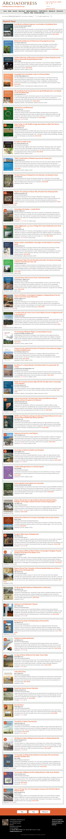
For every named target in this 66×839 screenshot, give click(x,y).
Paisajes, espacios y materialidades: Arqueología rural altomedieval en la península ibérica (37, 243)
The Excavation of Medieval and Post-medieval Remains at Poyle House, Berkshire (36, 772)
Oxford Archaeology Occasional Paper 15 (22, 624)
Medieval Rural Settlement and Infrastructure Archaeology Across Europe (34, 41)
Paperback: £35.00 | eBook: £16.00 (23, 360)
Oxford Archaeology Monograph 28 (20, 403)
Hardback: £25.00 (19, 599)
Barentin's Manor (19, 705)
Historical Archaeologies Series (20, 27)
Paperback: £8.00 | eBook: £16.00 (25, 443)
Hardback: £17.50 (10, 429)
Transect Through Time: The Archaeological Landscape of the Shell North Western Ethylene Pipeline (37, 789)
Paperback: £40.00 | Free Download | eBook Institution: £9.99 (30, 36)
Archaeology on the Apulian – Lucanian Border (27, 209)
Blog (31, 13)
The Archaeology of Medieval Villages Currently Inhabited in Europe (33, 332)
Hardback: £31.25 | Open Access (25, 221)
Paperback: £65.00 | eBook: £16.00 (23, 153)
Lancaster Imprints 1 (18, 794)
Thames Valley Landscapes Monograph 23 (22, 724)
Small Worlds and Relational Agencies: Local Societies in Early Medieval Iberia (35, 24)
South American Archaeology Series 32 (21, 386)
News (33, 812)
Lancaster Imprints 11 (18, 741)
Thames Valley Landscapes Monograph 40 (22, 453)
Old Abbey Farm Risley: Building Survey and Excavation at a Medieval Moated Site (36, 738)
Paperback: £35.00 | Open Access (12, 273)
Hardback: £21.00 (20, 546)
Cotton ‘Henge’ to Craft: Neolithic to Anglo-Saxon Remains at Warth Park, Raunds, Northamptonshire (36, 125)
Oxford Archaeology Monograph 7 (20, 573)
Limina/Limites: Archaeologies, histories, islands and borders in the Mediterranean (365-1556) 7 (31, 317)
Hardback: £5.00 (9, 411)
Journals (15, 11)
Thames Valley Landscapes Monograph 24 (22, 708)
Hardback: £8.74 (20, 700)
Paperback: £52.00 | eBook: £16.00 (23, 527)
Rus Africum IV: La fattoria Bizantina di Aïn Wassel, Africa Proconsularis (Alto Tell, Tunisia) (36, 366)
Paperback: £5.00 (9, 205)
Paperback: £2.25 (9, 634)
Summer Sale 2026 (39, 13)
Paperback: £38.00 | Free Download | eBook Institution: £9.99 (30, 102)
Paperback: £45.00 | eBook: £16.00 (23, 183)
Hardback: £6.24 (20, 733)
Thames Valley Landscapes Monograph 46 (22, 110)
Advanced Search (50, 8)
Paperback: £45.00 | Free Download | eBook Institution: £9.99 (30, 51)
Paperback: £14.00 (21, 119)
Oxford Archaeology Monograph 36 (20, 129)
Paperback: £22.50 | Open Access (25, 237)
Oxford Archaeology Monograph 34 (20, 195)
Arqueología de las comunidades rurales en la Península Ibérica (32, 74)
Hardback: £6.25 (20, 461)
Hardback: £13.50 (10, 564)
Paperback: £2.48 (9, 768)
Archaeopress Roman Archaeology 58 (21, 370)
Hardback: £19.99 (8, 583)
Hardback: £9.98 (20, 715)
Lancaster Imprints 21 (18, 555)
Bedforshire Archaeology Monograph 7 (21, 641)
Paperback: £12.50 (10, 308)
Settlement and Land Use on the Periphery (26, 433)
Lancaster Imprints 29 (18, 300)
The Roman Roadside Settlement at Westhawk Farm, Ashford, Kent (32, 587)
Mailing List (52, 11)
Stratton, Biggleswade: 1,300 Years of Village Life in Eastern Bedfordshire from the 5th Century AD (37, 226)
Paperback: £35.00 (8, 513)
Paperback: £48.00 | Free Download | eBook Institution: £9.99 (19, 256)
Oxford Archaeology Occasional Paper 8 (21, 775)
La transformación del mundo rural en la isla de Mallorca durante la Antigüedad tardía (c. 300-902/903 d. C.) (38, 313)
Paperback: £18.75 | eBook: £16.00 (25, 376)
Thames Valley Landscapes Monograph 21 (22, 691)
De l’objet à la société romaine (22, 142)
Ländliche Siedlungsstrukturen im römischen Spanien (29, 466)
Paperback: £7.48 (20, 616)
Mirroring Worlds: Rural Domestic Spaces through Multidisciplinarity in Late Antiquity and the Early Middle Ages (37, 91)
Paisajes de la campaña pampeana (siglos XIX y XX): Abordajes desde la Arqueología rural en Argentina (37, 382)
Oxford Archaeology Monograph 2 (20, 590)
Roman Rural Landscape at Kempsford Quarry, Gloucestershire (31, 621)
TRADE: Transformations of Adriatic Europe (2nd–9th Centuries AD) (32, 158)
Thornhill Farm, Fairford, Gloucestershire (25, 721)
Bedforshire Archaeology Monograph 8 (21, 607)
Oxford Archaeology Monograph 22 (20, 537)
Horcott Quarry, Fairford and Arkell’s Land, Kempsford (29, 450)
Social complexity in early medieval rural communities (29, 483)
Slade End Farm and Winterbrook (23, 107)
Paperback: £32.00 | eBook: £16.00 (23, 493)
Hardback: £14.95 (19, 683)
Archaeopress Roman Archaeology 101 (21, 145)
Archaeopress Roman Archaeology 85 (21, 280)
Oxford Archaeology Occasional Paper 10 (22, 759)
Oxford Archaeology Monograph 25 (20, 505)
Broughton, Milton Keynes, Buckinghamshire (26, 534)
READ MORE (56, 34)
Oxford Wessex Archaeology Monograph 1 (22, 674)
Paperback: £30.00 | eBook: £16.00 (23, 69)
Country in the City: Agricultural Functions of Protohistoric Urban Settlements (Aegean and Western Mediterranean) (38, 349)
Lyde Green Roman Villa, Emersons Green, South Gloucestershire (32, 277)
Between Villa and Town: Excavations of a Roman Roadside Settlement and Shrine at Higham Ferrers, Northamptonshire (37, 569)
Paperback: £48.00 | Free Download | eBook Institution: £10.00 (31, 393)
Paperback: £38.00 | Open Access (12, 291)
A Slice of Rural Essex (20, 671)
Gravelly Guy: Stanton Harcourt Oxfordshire (26, 688)
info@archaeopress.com (16, 831)
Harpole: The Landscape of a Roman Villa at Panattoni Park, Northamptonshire (36, 191)
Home (5, 11)
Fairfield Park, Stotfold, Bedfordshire (24, 638)
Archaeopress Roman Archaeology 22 (21, 470)
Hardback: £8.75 (20, 666)
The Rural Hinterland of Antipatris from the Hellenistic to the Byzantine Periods (36, 175)
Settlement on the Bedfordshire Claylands (25, 604)
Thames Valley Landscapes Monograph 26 (22, 658)
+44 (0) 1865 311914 (17, 829)
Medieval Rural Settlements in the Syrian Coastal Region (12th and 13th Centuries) (36, 517)
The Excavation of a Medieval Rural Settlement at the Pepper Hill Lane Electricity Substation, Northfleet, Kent (36, 755)
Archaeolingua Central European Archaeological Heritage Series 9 (26, 520)
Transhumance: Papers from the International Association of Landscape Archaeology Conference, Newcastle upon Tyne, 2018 (37, 261)
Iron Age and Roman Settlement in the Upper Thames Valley (31, 655)
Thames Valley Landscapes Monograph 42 (22, 420)
